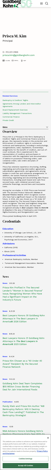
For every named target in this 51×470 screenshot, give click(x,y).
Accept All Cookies (25, 465)
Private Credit (8, 120)
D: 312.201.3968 (10, 52)
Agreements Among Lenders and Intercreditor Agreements (22, 105)
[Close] (48, 438)
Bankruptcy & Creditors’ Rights (15, 100)
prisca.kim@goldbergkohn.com (19, 55)
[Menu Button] (41, 3)
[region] (25, 452)
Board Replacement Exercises (15, 110)
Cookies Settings (25, 459)
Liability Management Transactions (17, 113)
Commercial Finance (11, 117)
